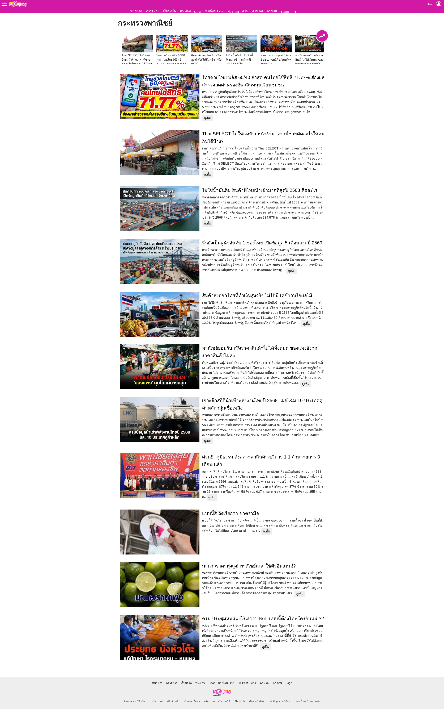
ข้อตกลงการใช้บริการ (136, 701)
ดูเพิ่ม (207, 118)
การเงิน (272, 11)
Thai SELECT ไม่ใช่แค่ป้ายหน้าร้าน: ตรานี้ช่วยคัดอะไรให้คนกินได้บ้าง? (263, 137)
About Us (239, 701)
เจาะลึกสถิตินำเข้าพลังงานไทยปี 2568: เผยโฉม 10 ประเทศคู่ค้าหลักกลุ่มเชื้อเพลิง (262, 404)
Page (285, 12)
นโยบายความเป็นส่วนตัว (165, 701)
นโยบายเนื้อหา (191, 701)
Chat (197, 12)
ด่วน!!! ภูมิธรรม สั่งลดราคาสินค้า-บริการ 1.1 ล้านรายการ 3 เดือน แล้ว (261, 460)
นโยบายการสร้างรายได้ (217, 701)
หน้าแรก (136, 11)
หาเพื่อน (185, 11)
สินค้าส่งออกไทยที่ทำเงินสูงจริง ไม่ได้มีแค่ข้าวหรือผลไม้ (257, 295)
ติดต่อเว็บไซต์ (256, 701)
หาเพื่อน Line (214, 11)
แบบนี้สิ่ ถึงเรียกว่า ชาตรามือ (230, 513)
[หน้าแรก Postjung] (18, 4)
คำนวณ (257, 11)
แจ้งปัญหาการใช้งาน (280, 701)
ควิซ (245, 11)
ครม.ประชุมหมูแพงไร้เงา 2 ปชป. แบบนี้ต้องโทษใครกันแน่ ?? (263, 618)
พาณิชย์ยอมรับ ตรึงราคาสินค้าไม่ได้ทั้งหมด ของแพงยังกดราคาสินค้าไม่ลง (259, 351)
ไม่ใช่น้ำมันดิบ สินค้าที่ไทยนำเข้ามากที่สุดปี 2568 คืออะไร (259, 190)
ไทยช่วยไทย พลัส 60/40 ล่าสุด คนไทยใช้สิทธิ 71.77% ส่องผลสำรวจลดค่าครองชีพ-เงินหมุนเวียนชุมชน (263, 81)
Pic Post (233, 12)
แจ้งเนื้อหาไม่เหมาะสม (308, 701)
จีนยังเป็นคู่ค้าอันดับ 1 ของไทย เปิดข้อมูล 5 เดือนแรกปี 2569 (262, 242)
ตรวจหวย (152, 11)
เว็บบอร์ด (169, 11)
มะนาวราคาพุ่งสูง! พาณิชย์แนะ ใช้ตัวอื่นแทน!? (249, 566)
